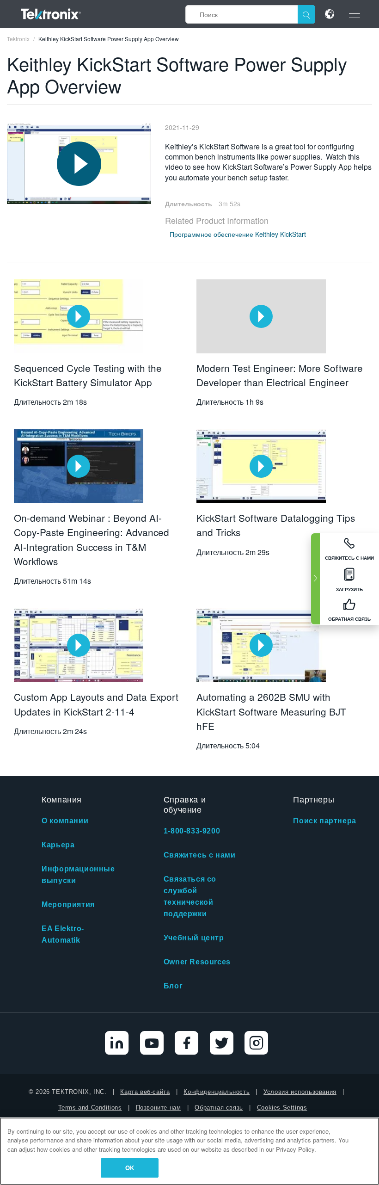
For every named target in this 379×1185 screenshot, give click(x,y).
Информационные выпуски (78, 874)
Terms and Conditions (90, 1107)
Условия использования (299, 1091)
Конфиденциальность (216, 1091)
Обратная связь (219, 1107)
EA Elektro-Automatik (63, 934)
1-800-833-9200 (192, 831)
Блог (173, 986)
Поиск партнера (324, 821)
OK (129, 1167)
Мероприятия (68, 904)
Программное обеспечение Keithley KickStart (238, 234)
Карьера (58, 845)
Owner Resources (197, 962)
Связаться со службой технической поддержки (190, 896)
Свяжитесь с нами (200, 855)
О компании (65, 821)
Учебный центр (194, 938)
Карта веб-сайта (145, 1091)
